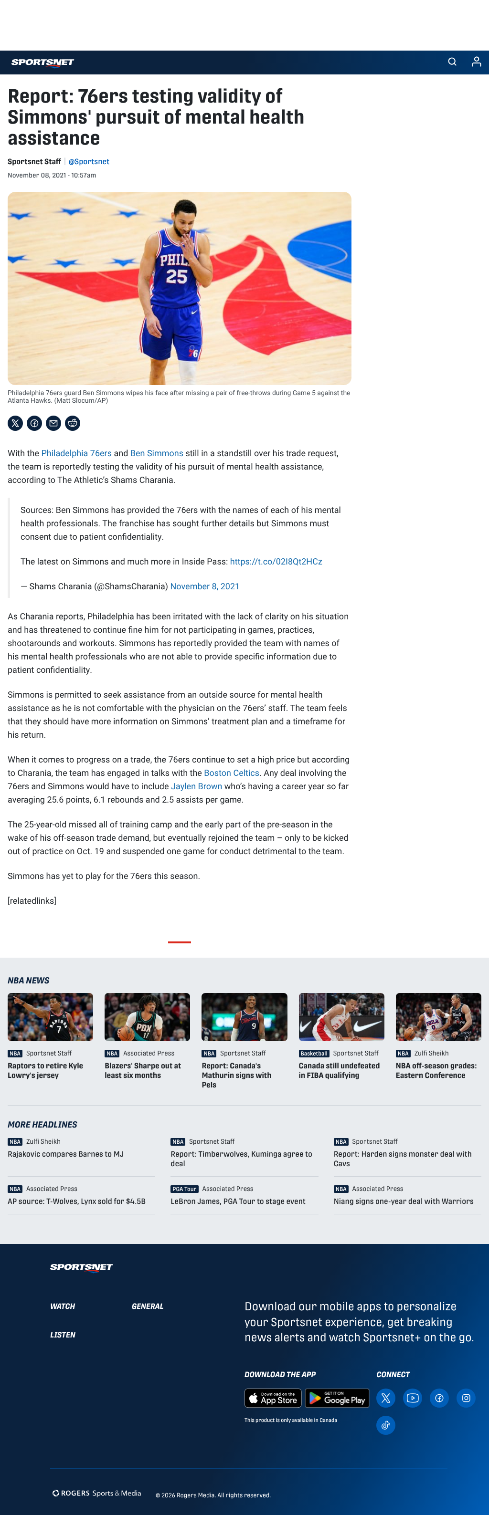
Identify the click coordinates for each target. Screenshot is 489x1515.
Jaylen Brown (196, 786)
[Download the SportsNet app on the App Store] (273, 1397)
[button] (452, 62)
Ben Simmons (156, 453)
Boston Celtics (231, 772)
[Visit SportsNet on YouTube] (412, 1397)
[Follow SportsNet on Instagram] (466, 1397)
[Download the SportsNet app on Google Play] (337, 1397)
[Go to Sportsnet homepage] (42, 63)
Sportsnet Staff (34, 161)
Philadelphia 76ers (76, 453)
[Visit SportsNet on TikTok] (385, 1424)
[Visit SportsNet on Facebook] (439, 1397)
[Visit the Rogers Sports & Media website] (97, 1493)
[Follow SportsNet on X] (385, 1397)
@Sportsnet (89, 161)
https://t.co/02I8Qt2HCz (276, 561)
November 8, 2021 (205, 586)
